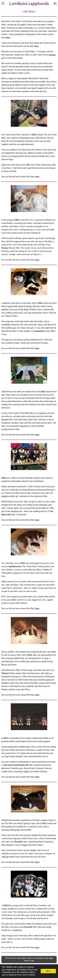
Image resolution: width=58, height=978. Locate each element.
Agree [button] (48, 971)
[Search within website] (3, 3)
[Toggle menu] (55, 3)
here (8, 38)
